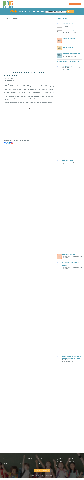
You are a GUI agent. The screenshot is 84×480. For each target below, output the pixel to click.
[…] (69, 26)
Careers (5, 463)
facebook (61, 458)
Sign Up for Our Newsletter (42, 470)
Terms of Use (40, 466)
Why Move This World (47, 4)
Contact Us (65, 4)
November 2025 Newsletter (68, 254)
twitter (73, 458)
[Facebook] (5, 143)
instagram (61, 461)
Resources (57, 4)
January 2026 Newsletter (67, 66)
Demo (38, 463)
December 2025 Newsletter (68, 160)
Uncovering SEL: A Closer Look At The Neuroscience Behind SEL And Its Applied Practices (71, 264)
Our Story (6, 458)
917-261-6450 (78, 1)
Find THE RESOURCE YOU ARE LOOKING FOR (31, 11)
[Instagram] (12, 143)
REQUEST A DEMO (75, 4)
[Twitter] (7, 143)
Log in (73, 1)
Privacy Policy (24, 466)
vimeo (72, 461)
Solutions (37, 4)
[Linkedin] (10, 143)
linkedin (61, 465)
